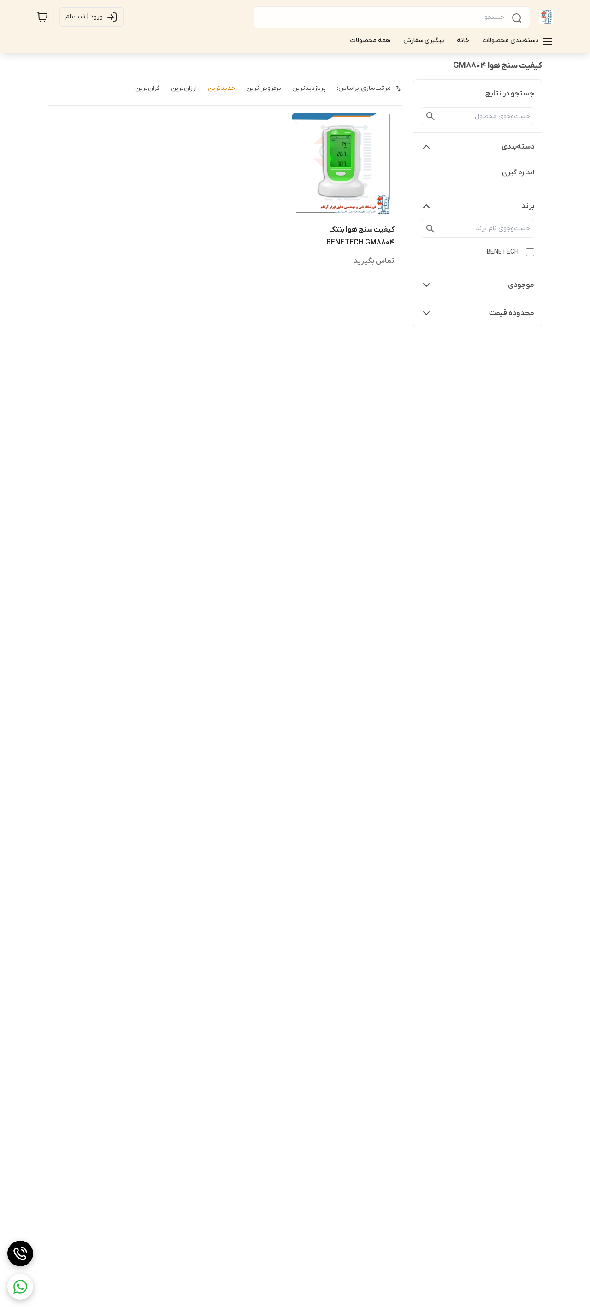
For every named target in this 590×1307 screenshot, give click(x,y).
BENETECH (503, 252)
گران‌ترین (147, 88)
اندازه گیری (518, 172)
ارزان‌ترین (184, 88)
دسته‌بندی (518, 146)
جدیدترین (221, 88)
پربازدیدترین (309, 88)
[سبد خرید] (42, 17)
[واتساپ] (20, 1287)
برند (527, 206)
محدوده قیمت (511, 313)
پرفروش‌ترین (263, 88)
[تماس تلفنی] (20, 1253)
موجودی (521, 285)
